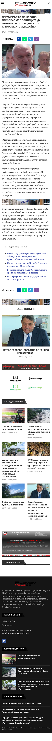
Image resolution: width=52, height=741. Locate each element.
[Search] (49, 4)
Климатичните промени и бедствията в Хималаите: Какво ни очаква (38, 430)
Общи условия (8, 621)
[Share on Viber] (36, 39)
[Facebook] (4, 641)
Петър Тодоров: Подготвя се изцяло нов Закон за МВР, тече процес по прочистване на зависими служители (26, 256)
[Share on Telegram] (30, 39)
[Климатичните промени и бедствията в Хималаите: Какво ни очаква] (38, 415)
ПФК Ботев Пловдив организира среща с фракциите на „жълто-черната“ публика (38, 464)
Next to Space (7, 730)
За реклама (7, 625)
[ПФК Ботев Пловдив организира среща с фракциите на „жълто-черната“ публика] (38, 449)
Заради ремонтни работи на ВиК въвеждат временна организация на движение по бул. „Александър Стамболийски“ (12, 468)
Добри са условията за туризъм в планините (13, 503)
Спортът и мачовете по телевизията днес (12, 427)
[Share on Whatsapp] (24, 39)
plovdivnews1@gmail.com (17, 633)
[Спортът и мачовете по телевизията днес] (13, 415)
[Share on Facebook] (19, 39)
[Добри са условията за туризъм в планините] (13, 491)
